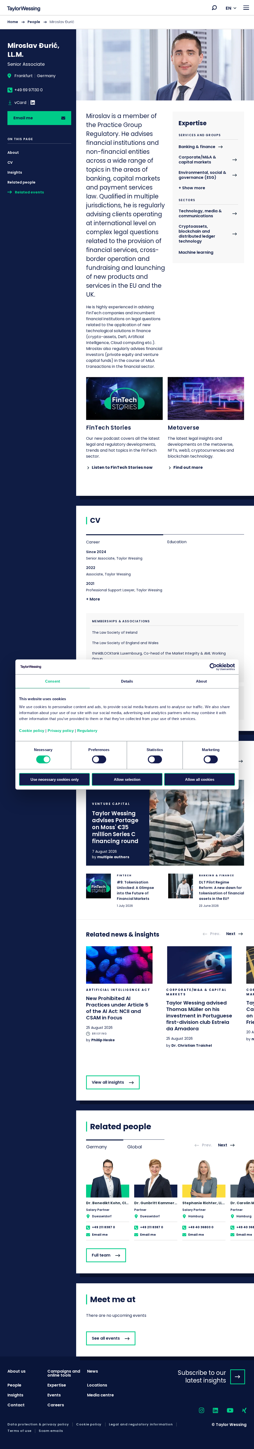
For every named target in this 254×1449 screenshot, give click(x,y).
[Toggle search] (214, 7)
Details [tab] (127, 681)
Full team (101, 1255)
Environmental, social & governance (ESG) (202, 175)
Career (93, 542)
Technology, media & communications (200, 214)
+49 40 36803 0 (201, 1227)
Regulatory (87, 730)
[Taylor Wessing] (23, 9)
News (92, 1371)
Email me (23, 118)
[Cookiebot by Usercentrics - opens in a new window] (213, 667)
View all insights (108, 1082)
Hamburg (195, 1216)
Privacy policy (61, 730)
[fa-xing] (240, 1410)
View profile (107, 1199)
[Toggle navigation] (246, 7)
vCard (20, 102)
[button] (214, 7)
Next (230, 934)
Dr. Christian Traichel (191, 1045)
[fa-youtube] (225, 1410)
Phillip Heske (103, 1040)
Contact (16, 1405)
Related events (29, 192)
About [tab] (201, 681)
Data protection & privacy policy (38, 1424)
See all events (106, 1338)
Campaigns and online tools (63, 1373)
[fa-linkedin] (211, 1410)
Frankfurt (23, 75)
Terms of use (19, 1431)
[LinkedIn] (33, 102)
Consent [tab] (52, 681)
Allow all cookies (199, 779)
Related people (21, 182)
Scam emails (51, 1431)
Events (54, 1395)
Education (177, 542)
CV (10, 162)
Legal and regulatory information (141, 1424)
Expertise (56, 1385)
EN (228, 8)
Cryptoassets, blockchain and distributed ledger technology (197, 234)
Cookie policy (31, 730)
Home (12, 21)
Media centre (100, 1395)
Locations (97, 1385)
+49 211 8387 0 (103, 1227)
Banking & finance (197, 147)
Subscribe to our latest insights (202, 1377)
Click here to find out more (165, 823)
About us (16, 1371)
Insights (14, 172)
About (13, 152)
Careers (55, 1405)
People (34, 21)
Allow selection (127, 779)
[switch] (99, 759)
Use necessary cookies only (55, 779)
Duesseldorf (102, 1216)
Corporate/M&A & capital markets (197, 160)
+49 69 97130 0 (28, 90)
